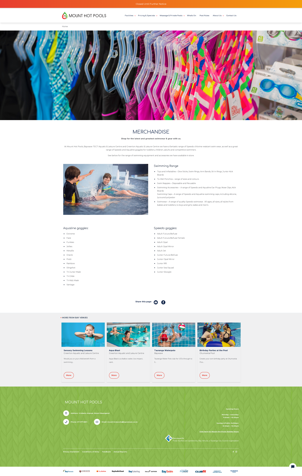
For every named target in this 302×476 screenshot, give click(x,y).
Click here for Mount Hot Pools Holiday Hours (219, 432)
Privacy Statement (71, 452)
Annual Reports (120, 452)
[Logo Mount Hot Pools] (84, 15)
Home (65, 26)
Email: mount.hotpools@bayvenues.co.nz (120, 422)
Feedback (106, 452)
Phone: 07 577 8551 (79, 422)
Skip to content (10, 2)
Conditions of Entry (90, 452)
